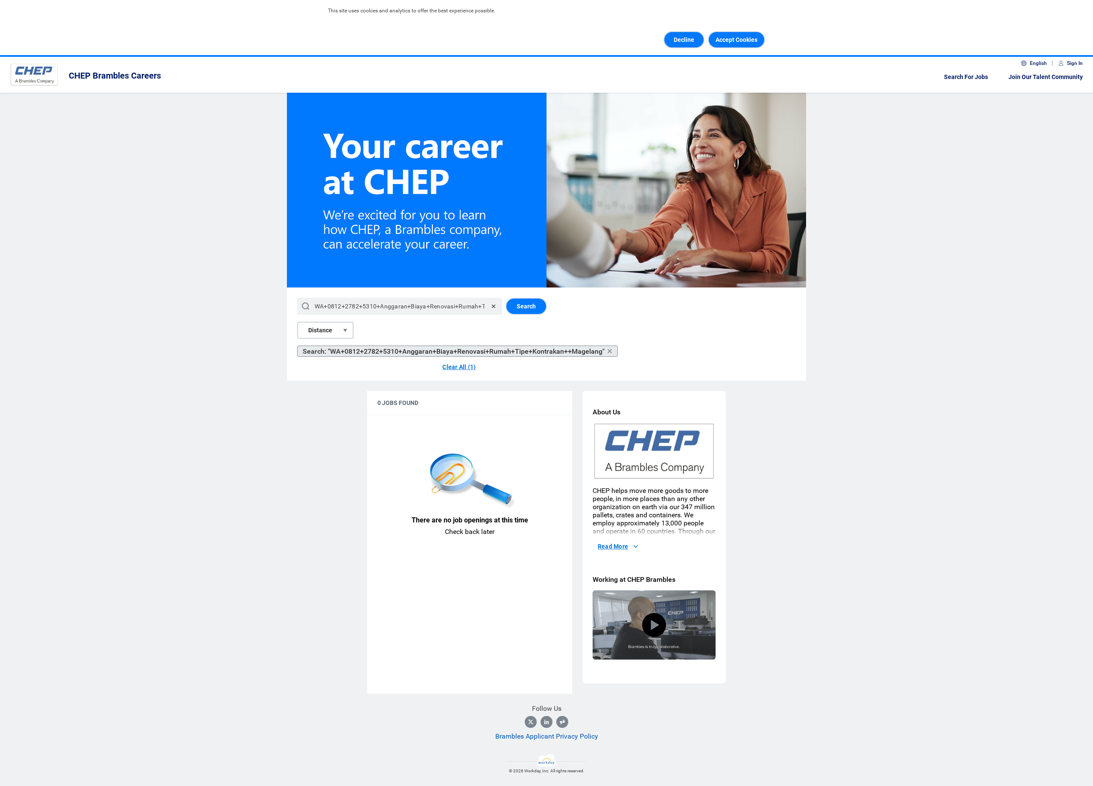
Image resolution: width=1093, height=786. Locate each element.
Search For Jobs (966, 76)
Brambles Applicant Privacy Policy (546, 736)
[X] (531, 722)
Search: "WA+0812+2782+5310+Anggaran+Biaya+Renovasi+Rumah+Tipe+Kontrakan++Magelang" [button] (454, 351)
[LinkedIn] (546, 722)
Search (526, 306)
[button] (654, 625)
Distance (320, 330)
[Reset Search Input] (493, 306)
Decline (684, 39)
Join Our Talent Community (1045, 76)
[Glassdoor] (562, 722)
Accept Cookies (736, 39)
